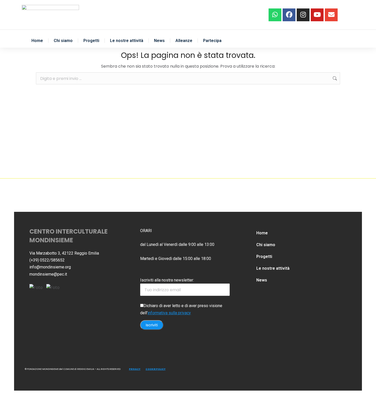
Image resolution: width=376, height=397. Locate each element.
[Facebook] (289, 14)
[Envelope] (331, 14)
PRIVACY (134, 369)
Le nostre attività (126, 40)
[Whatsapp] (275, 14)
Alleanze (183, 40)
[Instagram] (303, 14)
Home (37, 40)
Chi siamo (63, 40)
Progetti (91, 40)
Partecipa (212, 40)
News (159, 40)
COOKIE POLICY (155, 369)
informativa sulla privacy (169, 312)
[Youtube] (317, 14)
